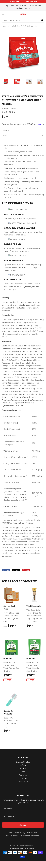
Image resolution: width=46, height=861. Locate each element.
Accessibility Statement (30, 835)
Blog (23, 772)
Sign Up (23, 825)
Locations (23, 778)
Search (9, 833)
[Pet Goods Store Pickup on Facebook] (42, 840)
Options (5, 130)
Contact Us (23, 782)
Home (4, 26)
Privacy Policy (19, 833)
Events (23, 768)
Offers (23, 765)
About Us (23, 775)
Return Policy (32, 833)
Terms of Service (11, 835)
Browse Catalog (23, 762)
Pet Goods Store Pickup (25, 846)
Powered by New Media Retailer (22, 848)
